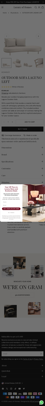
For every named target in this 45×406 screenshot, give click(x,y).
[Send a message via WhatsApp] (41, 402)
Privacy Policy (5, 218)
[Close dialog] (43, 185)
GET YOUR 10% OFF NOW (11, 208)
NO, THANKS (11, 212)
